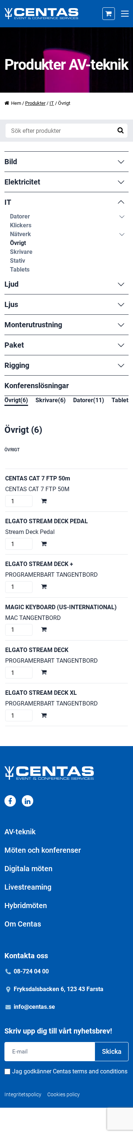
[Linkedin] (27, 801)
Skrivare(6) (50, 400)
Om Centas (22, 924)
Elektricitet (22, 181)
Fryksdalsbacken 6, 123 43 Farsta (58, 989)
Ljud (11, 284)
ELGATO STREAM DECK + (39, 564)
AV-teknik (19, 831)
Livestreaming (27, 887)
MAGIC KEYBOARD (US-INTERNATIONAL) (61, 607)
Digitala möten (28, 868)
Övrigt (18, 242)
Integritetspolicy (22, 1094)
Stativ (17, 260)
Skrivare (21, 251)
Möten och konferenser (42, 850)
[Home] (41, 13)
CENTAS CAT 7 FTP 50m (37, 478)
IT (52, 103)
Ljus (11, 304)
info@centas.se (34, 1006)
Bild (10, 161)
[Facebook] (10, 801)
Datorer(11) (88, 400)
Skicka (112, 1051)
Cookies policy (63, 1094)
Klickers (20, 225)
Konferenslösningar (36, 385)
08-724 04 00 (31, 971)
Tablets (20, 269)
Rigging (16, 365)
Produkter (35, 103)
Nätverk (20, 234)
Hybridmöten (25, 905)
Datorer (20, 216)
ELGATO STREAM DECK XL (41, 692)
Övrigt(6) (16, 400)
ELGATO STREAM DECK (36, 649)
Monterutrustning (33, 324)
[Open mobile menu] (125, 13)
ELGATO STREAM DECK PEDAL (46, 521)
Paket (14, 345)
